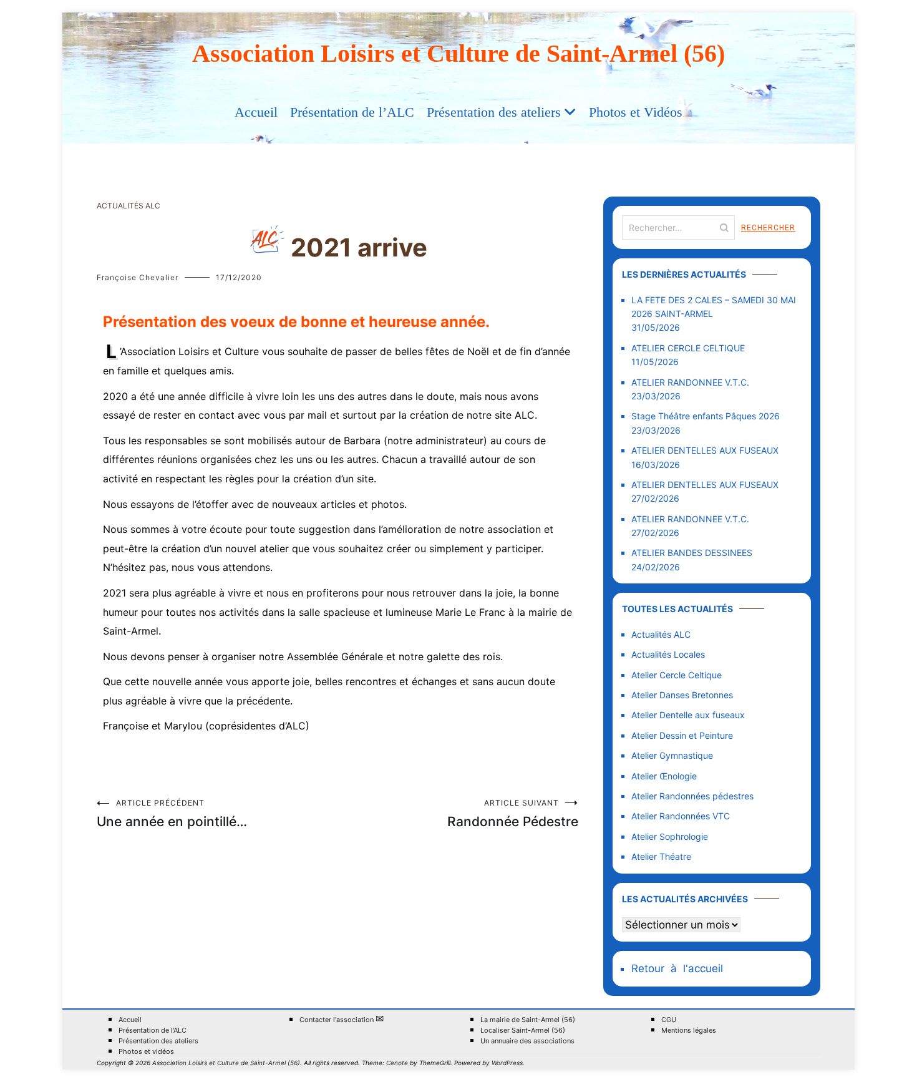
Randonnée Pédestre (512, 813)
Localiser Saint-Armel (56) (522, 1030)
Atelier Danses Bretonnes (682, 695)
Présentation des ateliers (494, 112)
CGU (668, 1019)
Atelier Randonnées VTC (680, 816)
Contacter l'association (341, 1019)
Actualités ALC (128, 205)
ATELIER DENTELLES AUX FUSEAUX (705, 450)
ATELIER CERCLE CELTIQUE (688, 348)
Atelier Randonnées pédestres (692, 796)
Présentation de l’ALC (352, 112)
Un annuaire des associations (527, 1041)
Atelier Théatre (661, 856)
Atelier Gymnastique (672, 755)
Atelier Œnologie (664, 776)
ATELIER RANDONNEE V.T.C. (690, 382)
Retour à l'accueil (677, 968)
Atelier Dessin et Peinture (682, 735)
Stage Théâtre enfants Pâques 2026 (705, 416)
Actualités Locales (668, 654)
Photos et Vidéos (635, 112)
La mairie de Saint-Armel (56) (527, 1019)
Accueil (256, 112)
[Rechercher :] (678, 227)
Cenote (397, 1062)
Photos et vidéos (146, 1051)
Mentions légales (688, 1030)
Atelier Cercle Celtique (676, 675)
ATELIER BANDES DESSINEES (691, 552)
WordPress (507, 1062)
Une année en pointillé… (172, 813)
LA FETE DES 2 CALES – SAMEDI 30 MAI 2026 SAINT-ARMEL (713, 307)
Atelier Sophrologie (669, 836)
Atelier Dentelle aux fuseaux (688, 714)
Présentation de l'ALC (153, 1030)
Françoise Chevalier (137, 277)
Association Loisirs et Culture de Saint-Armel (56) (458, 53)
